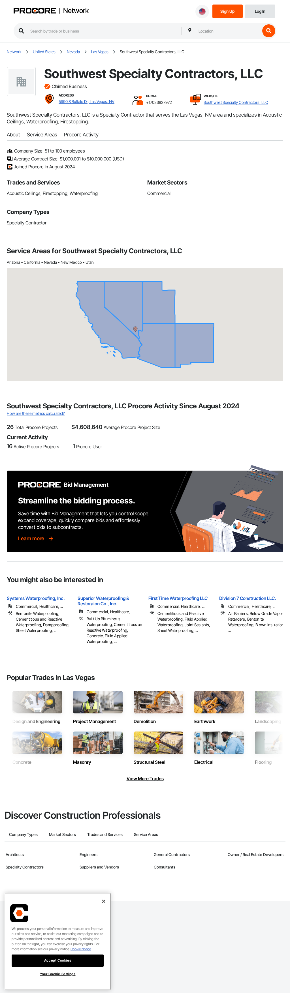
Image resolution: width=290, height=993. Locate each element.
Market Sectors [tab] (62, 834)
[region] (58, 941)
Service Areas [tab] (146, 834)
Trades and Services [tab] (105, 834)
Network (76, 11)
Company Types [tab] (23, 834)
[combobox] (228, 30)
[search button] (268, 30)
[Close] (103, 901)
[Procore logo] (35, 11)
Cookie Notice (81, 949)
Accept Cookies (57, 960)
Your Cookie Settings (58, 974)
